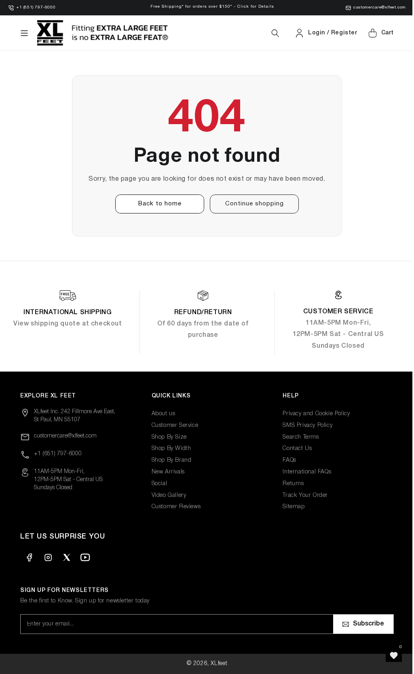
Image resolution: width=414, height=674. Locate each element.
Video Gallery (167, 495)
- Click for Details (254, 6)
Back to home (156, 204)
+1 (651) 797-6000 (35, 7)
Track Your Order (301, 495)
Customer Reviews (174, 506)
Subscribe (362, 624)
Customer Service (173, 425)
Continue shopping (251, 204)
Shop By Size (167, 437)
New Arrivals (166, 472)
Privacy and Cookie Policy (312, 413)
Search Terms (297, 437)
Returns (289, 483)
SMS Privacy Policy (303, 425)
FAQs (285, 460)
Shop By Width (169, 448)
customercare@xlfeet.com (379, 7)
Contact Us (293, 448)
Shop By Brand (170, 460)
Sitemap (289, 506)
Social (157, 483)
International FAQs (303, 472)
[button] (24, 33)
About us (161, 413)
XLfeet (216, 663)
